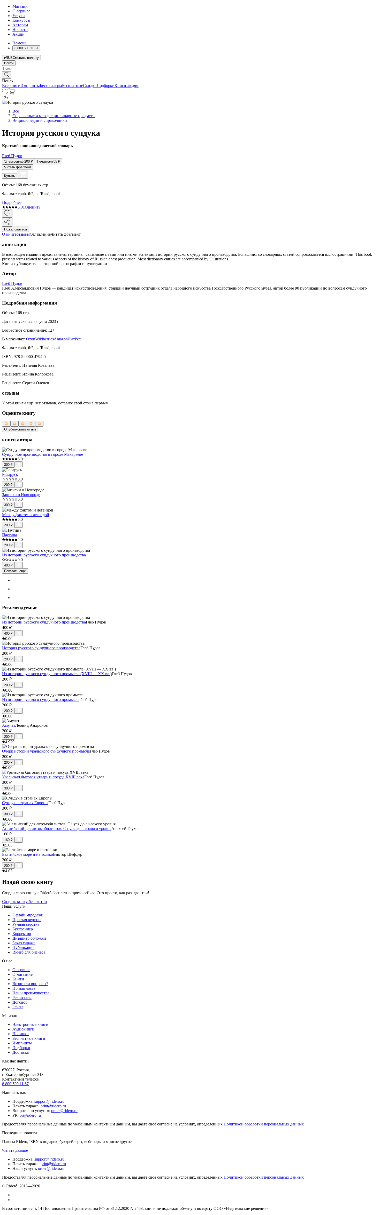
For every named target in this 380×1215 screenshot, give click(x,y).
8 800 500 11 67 (15, 1084)
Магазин (20, 6)
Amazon (61, 339)
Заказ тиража (23, 943)
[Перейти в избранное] (5, 93)
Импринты (30, 85)
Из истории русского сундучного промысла (40, 699)
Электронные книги (30, 1024)
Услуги (18, 15)
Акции (18, 34)
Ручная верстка (25, 924)
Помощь (19, 43)
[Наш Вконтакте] (15, 1195)
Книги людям (127, 85)
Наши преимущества (30, 993)
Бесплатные (72, 85)
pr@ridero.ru (30, 1115)
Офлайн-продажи (27, 915)
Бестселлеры (51, 85)
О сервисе (21, 11)
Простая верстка (26, 919)
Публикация (23, 947)
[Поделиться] (7, 222)
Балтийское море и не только (27, 854)
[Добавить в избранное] (7, 214)
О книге (9, 234)
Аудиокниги (23, 1029)
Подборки (106, 85)
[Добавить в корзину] (22, 174)
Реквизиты (22, 997)
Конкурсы (21, 20)
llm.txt (17, 1007)
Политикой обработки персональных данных (264, 1124)
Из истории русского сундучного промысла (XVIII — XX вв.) (57, 674)
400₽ (8, 565)
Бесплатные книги (28, 1038)
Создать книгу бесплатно (24, 901)
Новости (20, 29)
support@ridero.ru (49, 1101)
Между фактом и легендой (25, 515)
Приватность (23, 988)
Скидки (90, 85)
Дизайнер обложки (29, 938)
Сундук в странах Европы (25, 803)
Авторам (20, 25)
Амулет (8, 725)
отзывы (23, 234)
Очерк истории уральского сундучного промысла (46, 751)
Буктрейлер (22, 929)
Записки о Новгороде (21, 494)
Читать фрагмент (17, 167)
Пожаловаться (15, 229)
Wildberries (44, 339)
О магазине (22, 974)
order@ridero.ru (64, 1110)
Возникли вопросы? (30, 983)
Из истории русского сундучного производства (44, 555)
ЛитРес (74, 339)
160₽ (8, 840)
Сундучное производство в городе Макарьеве (42, 454)
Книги (18, 979)
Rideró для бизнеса (28, 952)
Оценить (32, 207)
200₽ (8, 485)
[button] (190, 74)
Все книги (11, 85)
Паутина (9, 535)
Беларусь (10, 474)
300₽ (8, 465)
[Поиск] (6, 75)
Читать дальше (15, 1150)
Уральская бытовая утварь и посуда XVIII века (43, 777)
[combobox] (190, 68)
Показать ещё (15, 571)
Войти (8, 63)
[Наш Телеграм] (14, 1199)
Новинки (20, 1034)
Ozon (30, 339)
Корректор (21, 933)
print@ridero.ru (53, 1106)
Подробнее (11, 202)
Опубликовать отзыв (20, 429)
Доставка (20, 1052)
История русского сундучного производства (41, 648)
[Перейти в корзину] (11, 93)
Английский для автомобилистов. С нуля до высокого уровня (56, 828)
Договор (19, 1002)
